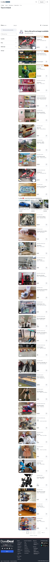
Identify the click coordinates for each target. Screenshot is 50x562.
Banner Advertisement (36, 551)
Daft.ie (19, 557)
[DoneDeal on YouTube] (7, 548)
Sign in (7, 551)
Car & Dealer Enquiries (36, 549)
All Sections (11, 5)
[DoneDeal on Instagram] (11, 548)
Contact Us (26, 548)
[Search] (2, 34)
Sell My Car (19, 547)
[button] (9, 39)
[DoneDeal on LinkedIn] (9, 548)
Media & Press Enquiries (36, 544)
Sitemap (19, 551)
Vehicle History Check (20, 549)
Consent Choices (27, 551)
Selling (25, 545)
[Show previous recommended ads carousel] (45, 198)
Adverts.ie (19, 559)
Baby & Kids (16, 5)
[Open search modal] (36, 1)
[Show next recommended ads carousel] (47, 198)
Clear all (15, 25)
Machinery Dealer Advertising (36, 553)
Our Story (35, 542)
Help (25, 542)
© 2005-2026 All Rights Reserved (43, 560)
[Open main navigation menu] (47, 2)
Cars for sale (20, 542)
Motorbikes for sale (19, 544)
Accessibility (26, 553)
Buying (25, 543)
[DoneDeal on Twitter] (4, 548)
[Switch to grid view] (41, 25)
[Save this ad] (46, 47)
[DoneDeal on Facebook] (2, 548)
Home (6, 5)
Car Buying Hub (19, 553)
